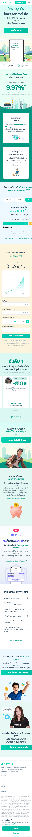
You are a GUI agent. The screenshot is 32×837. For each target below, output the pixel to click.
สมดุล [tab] (19, 200)
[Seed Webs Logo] (16, 764)
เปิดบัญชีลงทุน (20, 2)
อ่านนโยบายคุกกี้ (10, 824)
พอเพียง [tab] (8, 200)
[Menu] (29, 2)
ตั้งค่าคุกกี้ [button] (16, 833)
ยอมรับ (16, 828)
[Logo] (6, 2)
